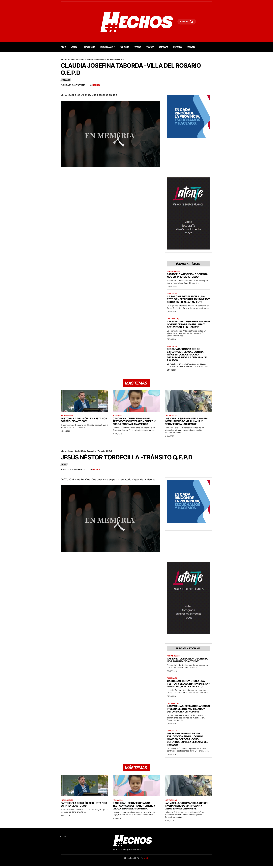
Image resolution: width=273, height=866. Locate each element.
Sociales (72, 59)
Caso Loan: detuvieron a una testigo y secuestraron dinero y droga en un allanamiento (188, 299)
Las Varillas (173, 319)
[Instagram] (65, 836)
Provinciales (173, 271)
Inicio (63, 59)
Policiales (172, 294)
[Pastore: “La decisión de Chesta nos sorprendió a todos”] (84, 401)
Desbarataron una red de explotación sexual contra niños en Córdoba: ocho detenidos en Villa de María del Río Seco (187, 355)
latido (146, 858)
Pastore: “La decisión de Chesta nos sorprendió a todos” (187, 275)
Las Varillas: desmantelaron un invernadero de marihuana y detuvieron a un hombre (188, 324)
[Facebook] (60, 836)
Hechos (96, 85)
